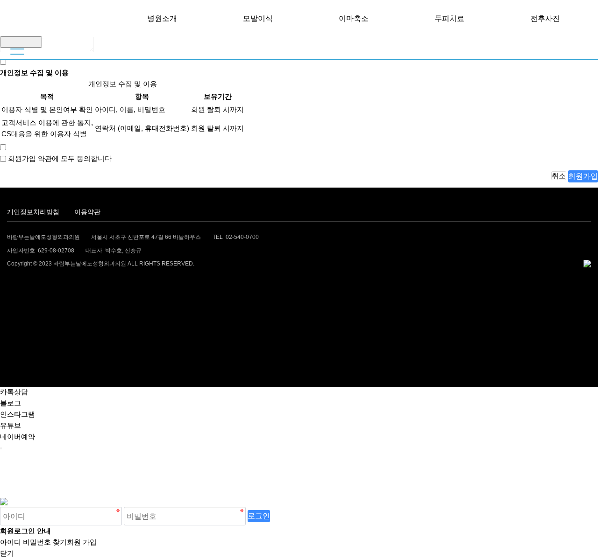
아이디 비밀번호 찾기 (33, 542)
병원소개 (162, 18)
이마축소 (354, 18)
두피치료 (449, 18)
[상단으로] (1, 448)
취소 (559, 176)
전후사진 (545, 18)
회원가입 (583, 176)
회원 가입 (82, 542)
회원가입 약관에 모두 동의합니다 (60, 158)
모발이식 (258, 18)
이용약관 (87, 212)
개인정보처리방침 (33, 212)
